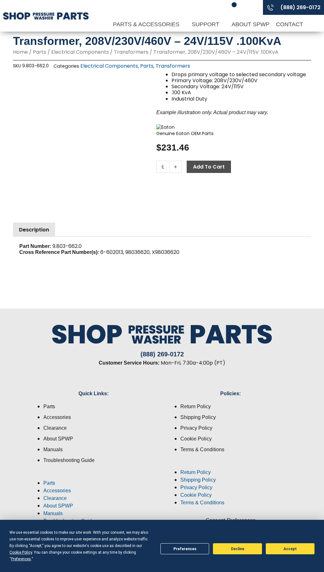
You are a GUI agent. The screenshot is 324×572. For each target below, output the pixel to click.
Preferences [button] (21, 559)
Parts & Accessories (147, 24)
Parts (39, 52)
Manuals (53, 449)
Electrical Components (80, 52)
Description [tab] (34, 229)
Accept (290, 549)
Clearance (55, 428)
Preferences (184, 549)
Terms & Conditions (202, 449)
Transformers (131, 52)
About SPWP (251, 24)
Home (20, 52)
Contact (289, 24)
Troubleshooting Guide (69, 460)
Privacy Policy (196, 428)
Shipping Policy (198, 417)
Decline (237, 549)
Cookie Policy (196, 438)
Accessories (57, 417)
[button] (93, 475)
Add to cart (209, 166)
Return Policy (195, 406)
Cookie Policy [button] (20, 552)
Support (206, 24)
